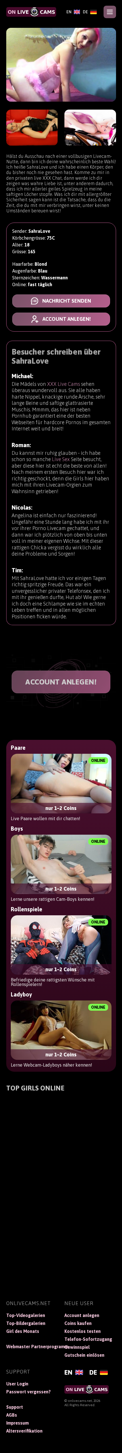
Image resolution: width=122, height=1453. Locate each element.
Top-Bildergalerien (25, 1323)
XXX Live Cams (63, 384)
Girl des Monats (22, 1331)
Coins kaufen (78, 1323)
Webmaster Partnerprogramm (32, 1346)
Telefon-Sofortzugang (88, 1339)
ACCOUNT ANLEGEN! (60, 682)
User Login (17, 1384)
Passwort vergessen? (28, 1392)
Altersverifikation (24, 1431)
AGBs (11, 1415)
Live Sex (61, 459)
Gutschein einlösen (84, 1355)
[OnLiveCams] (31, 12)
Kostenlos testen (82, 1331)
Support (14, 1407)
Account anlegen (81, 1315)
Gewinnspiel (77, 1347)
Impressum (17, 1423)
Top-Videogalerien (25, 1315)
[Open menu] (110, 12)
